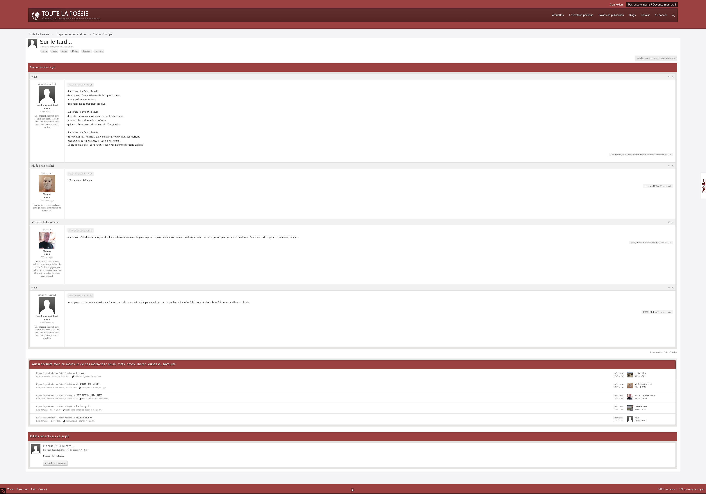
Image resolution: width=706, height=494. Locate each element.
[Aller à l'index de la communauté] (64, 14)
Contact (42, 489)
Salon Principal (65, 373)
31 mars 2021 (641, 375)
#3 (669, 222)
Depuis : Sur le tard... (58, 446)
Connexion (616, 4)
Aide (33, 489)
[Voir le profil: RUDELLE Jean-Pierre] (47, 239)
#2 (669, 165)
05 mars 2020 (641, 398)
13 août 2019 (640, 420)
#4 (669, 287)
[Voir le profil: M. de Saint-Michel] (47, 183)
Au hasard (661, 15)
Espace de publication (45, 373)
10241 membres (667, 489)
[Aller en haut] (352, 490)
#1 (669, 76)
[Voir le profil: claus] (47, 94)
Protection (22, 489)
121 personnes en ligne (691, 489)
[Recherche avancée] (673, 15)
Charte (10, 489)
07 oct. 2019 (640, 409)
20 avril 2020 (640, 387)
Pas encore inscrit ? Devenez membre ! (652, 4)
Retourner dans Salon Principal (663, 352)
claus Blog (60, 449)
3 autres (657, 154)
